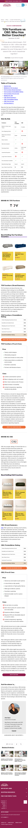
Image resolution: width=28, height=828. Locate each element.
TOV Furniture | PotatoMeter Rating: (13, 92)
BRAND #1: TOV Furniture (11, 88)
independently (6, 76)
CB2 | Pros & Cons (9, 101)
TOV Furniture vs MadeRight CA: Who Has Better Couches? (20, 760)
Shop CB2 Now (14, 674)
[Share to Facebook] (17, 744)
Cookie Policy (11, 822)
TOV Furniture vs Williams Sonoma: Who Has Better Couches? (20, 774)
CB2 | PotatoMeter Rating (11, 99)
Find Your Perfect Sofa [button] (8, 796)
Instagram (3, 802)
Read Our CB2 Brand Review (14, 568)
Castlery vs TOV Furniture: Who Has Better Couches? (7, 760)
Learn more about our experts (13, 735)
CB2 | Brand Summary (10, 97)
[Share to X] (21, 744)
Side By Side (7, 86)
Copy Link (10, 744)
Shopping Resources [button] (8, 792)
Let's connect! (4, 817)
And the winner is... (9, 103)
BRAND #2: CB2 (8, 95)
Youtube (4, 804)
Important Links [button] (6, 788)
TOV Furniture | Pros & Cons (11, 93)
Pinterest (3, 808)
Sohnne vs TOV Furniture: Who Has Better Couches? (7, 773)
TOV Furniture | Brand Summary (12, 90)
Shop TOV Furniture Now (14, 427)
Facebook (3, 801)
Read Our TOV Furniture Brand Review (14, 339)
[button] (20, 5)
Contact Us (3, 822)
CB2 (2, 528)
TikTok (4, 805)
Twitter (4, 807)
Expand (14, 731)
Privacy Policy (18, 822)
